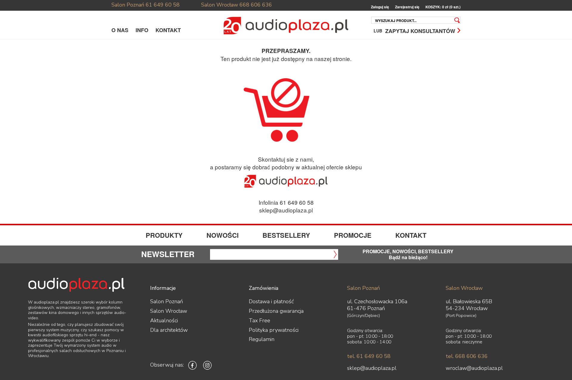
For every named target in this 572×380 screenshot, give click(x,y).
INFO (142, 30)
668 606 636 (256, 4)
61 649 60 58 (163, 4)
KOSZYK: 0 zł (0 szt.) (443, 7)
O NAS (119, 30)
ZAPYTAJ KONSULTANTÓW (420, 30)
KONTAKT (168, 30)
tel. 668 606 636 (467, 356)
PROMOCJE (353, 235)
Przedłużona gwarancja (276, 311)
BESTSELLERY (286, 235)
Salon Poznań (127, 4)
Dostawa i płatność (271, 301)
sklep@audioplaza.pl (286, 210)
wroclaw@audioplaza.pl (474, 368)
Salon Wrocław (219, 4)
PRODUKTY (164, 235)
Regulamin (261, 339)
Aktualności (164, 320)
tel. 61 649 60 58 (369, 356)
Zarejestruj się (407, 7)
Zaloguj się (380, 7)
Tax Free (259, 320)
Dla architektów (169, 330)
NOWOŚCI (222, 235)
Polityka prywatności (274, 330)
